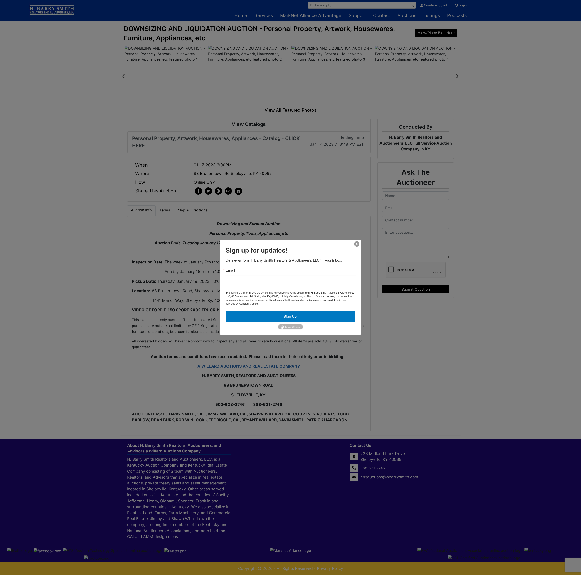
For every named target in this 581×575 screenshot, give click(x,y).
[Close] (356, 244)
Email (230, 270)
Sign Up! (290, 316)
